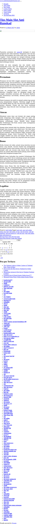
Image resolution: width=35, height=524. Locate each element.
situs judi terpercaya (5, 235)
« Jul (1, 257)
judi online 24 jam (14, 232)
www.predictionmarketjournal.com (10, 1)
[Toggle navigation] (21, 1)
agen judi (19, 230)
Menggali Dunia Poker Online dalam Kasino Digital (18, 277)
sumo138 (19, 52)
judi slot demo (24, 232)
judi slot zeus (20, 233)
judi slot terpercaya (11, 233)
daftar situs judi (4, 232)
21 (8, 252)
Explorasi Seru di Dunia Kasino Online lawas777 (18, 275)
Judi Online (9, 230)
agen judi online (27, 230)
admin (18, 27)
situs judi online (29, 233)
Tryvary (14, 523)
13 (6, 250)
